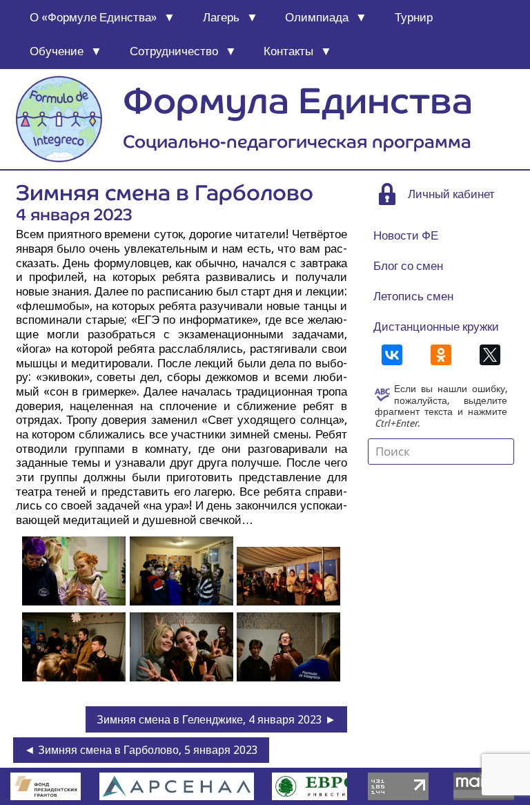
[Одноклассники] (441, 355)
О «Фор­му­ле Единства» (93, 17)
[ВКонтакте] (392, 355)
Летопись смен (413, 296)
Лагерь (221, 17)
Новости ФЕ (405, 235)
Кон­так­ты (288, 51)
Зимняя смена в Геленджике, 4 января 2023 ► (216, 719)
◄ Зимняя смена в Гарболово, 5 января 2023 (141, 750)
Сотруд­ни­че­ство (174, 51)
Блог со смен (408, 266)
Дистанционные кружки (436, 326)
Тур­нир (414, 17)
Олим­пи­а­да (317, 17)
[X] (490, 355)
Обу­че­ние (57, 51)
